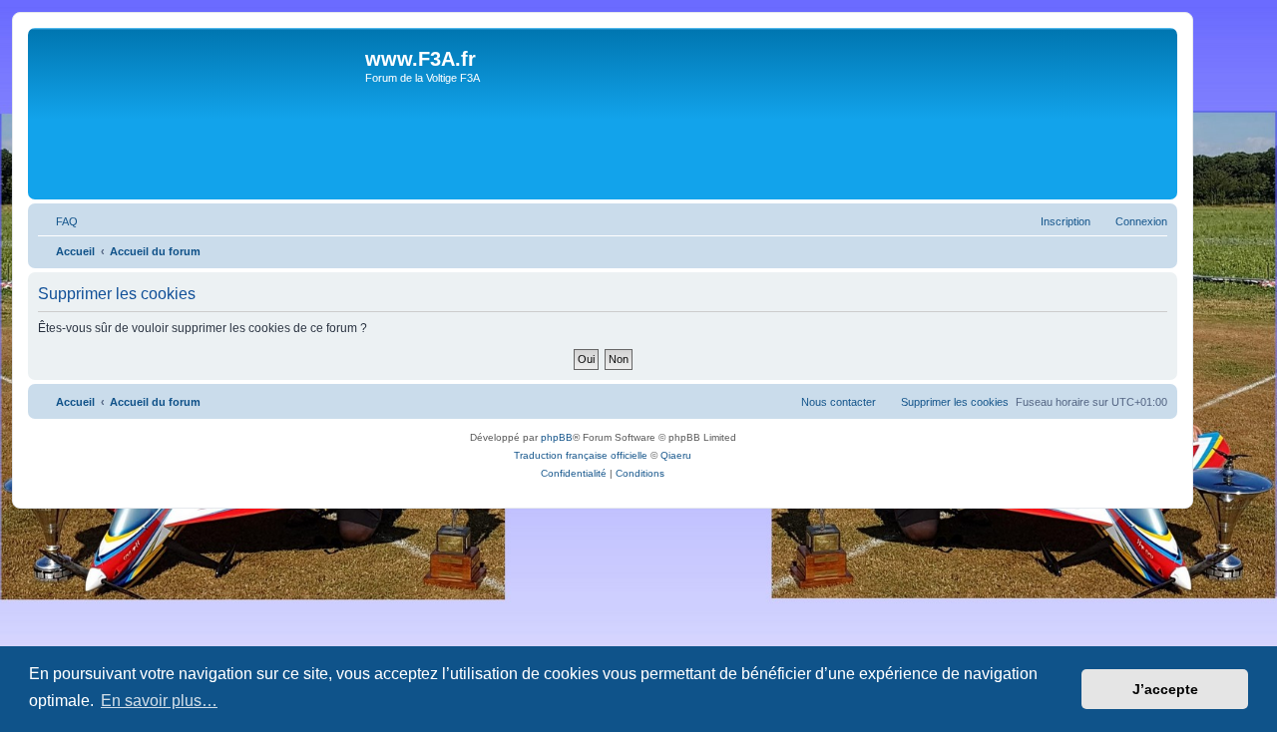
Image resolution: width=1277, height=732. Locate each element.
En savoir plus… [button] (159, 700)
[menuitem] (58, 221)
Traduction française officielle (580, 455)
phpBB (557, 437)
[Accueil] (199, 113)
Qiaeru (675, 455)
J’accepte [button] (1165, 689)
